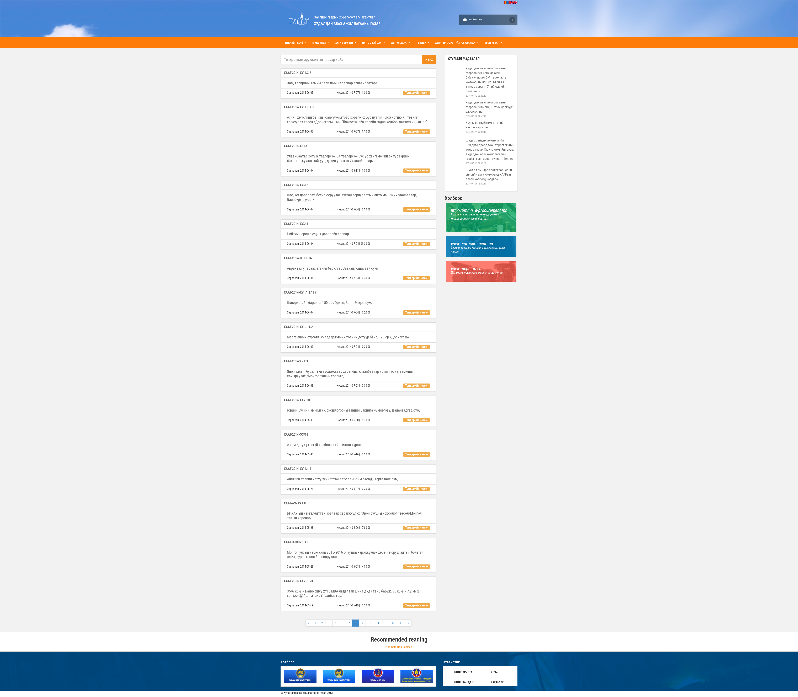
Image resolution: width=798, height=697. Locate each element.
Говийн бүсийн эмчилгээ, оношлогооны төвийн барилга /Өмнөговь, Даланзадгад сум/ (354, 410)
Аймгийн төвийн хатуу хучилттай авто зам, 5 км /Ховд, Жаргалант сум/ (343, 479)
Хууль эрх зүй (344, 42)
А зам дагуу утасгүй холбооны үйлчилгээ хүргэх (324, 445)
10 (369, 623)
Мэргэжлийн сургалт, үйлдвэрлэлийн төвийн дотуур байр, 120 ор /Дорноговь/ (348, 337)
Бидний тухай (294, 42)
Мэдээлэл (319, 42)
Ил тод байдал (372, 42)
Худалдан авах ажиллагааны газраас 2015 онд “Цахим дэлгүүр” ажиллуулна (489, 107)
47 (401, 623)
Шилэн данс (399, 42)
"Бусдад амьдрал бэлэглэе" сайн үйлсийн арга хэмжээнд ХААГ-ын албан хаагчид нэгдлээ (489, 174)
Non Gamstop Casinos (399, 647)
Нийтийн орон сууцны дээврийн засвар (318, 234)
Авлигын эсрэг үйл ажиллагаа (455, 42)
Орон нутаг (491, 42)
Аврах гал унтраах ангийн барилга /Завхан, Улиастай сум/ (332, 268)
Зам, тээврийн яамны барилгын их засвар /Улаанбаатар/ (332, 83)
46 (393, 623)
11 (377, 623)
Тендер (421, 42)
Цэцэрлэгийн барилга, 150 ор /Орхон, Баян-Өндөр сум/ (330, 302)
